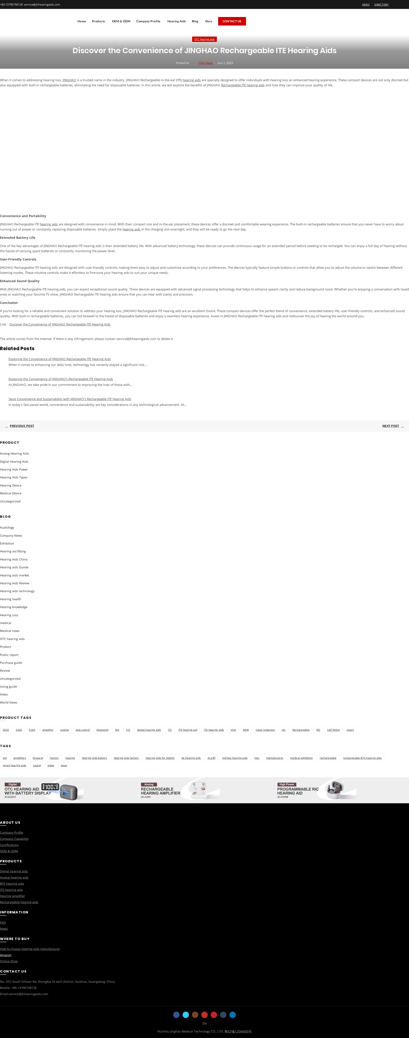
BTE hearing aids (12, 884)
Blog (195, 21)
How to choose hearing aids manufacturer (30, 949)
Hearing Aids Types (13, 477)
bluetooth (102, 730)
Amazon (6, 955)
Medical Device (11, 493)
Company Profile (148, 21)
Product (5, 647)
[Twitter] (186, 1015)
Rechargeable (301, 730)
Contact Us (232, 21)
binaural (38, 758)
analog (64, 730)
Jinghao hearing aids (235, 758)
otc (284, 730)
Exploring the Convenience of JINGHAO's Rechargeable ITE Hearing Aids (61, 379)
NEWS (366, 4)
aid (5, 758)
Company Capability (14, 839)
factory (54, 758)
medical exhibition (301, 758)
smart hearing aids (14, 765)
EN (205, 1023)
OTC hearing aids (204, 39)
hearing (70, 758)
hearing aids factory (126, 758)
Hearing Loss (9, 615)
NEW (246, 730)
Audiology (7, 527)
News (4, 929)
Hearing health (10, 599)
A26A (32, 730)
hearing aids (192, 80)
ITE (170, 730)
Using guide (8, 686)
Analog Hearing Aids (14, 453)
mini (233, 730)
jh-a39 (212, 758)
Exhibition (7, 543)
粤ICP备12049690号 (238, 1031)
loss (256, 758)
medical (5, 623)
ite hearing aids (191, 758)
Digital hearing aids (14, 871)
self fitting (333, 730)
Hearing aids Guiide (14, 567)
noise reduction (265, 730)
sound (37, 765)
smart (350, 730)
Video (4, 694)
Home (82, 21)
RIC (318, 730)
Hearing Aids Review (14, 583)
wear (64, 765)
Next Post (390, 426)
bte (117, 730)
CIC (128, 730)
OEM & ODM (121, 21)
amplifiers (19, 758)
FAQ (3, 922)
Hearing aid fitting (13, 551)
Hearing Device (11, 485)
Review (5, 670)
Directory (381, 4)
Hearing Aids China (13, 559)
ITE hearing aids (214, 730)
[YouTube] (204, 1015)
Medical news (10, 631)
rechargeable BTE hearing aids (362, 758)
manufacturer (275, 758)
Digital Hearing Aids (14, 461)
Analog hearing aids (14, 877)
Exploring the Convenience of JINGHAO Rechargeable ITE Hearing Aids (60, 359)
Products (98, 21)
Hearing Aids (176, 21)
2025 (6, 730)
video (51, 765)
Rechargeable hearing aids (19, 902)
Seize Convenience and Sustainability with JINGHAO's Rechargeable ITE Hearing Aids (70, 399)
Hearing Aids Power (14, 469)
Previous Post (22, 426)
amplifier (48, 730)
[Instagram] (195, 1015)
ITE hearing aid (188, 730)
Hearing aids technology (17, 591)
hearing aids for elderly (160, 758)
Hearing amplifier (12, 896)
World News (8, 702)
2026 (19, 730)
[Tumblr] (223, 1015)
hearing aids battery (94, 758)
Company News (11, 535)
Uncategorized (10, 501)
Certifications (9, 845)
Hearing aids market (14, 575)
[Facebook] (176, 1015)
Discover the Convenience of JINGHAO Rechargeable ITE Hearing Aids (60, 324)
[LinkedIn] (232, 1015)
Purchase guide (11, 663)
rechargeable (328, 758)
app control (83, 730)
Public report (9, 655)
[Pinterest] (214, 1015)
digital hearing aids (149, 730)
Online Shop (9, 961)
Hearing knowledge (13, 607)
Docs (208, 21)
